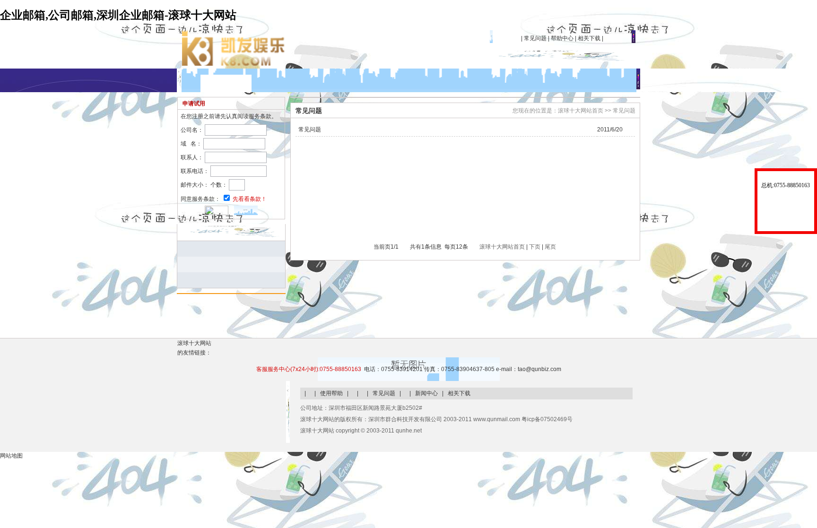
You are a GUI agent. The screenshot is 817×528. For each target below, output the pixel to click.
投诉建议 (785, 215)
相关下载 (589, 38)
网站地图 (11, 455)
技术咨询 (785, 226)
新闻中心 (426, 393)
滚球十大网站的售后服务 (785, 206)
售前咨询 (785, 194)
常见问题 (535, 38)
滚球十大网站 (226, 83)
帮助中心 (562, 38)
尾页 (550, 246)
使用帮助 (331, 393)
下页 (534, 246)
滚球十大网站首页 (502, 246)
